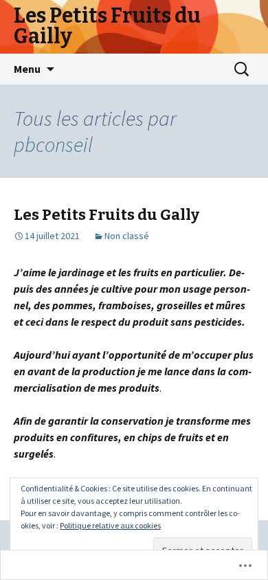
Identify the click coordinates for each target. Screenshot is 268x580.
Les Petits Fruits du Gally (106, 214)
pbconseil (53, 144)
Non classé (126, 236)
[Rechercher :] (242, 69)
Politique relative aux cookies (110, 525)
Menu (27, 69)
